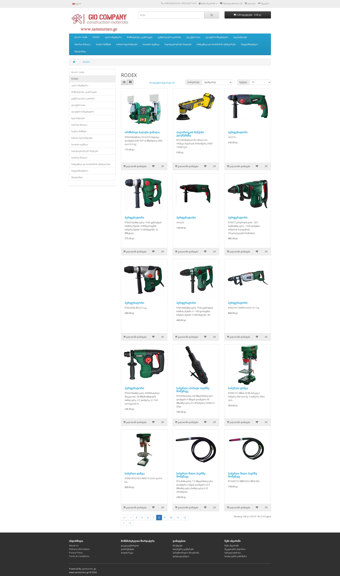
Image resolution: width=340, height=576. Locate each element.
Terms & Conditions (79, 556)
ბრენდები (178, 545)
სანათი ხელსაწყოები (126, 44)
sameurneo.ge (89, 568)
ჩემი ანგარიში (232, 545)
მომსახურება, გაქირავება (139, 37)
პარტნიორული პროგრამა (186, 552)
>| (130, 523)
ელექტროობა (193, 37)
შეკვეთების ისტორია (235, 549)
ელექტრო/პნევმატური (217, 37)
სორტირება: (194, 82)
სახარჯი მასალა (83, 44)
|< (124, 517)
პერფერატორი (238, 132)
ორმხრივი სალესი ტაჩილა (142, 132)
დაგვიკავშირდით (130, 545)
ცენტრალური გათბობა (169, 37)
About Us (73, 545)
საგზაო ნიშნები (103, 44)
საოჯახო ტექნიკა (151, 44)
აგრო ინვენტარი (113, 37)
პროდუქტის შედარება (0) (161, 82)
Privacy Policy (76, 552)
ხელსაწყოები (240, 37)
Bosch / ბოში (81, 37)
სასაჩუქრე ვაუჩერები (183, 549)
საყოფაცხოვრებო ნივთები (178, 44)
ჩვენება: (243, 82)
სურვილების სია (233, 552)
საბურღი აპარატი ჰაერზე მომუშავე (192, 389)
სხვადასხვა (80, 51)
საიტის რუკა (127, 552)
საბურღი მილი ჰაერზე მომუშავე (190, 475)
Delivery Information (79, 549)
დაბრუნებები (127, 549)
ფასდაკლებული (181, 556)
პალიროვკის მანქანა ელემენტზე (190, 133)
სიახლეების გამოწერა (236, 556)
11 (178, 517)
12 (185, 517)
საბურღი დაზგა (238, 388)
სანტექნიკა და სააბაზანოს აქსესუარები (216, 44)
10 (171, 517)
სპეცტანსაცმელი (249, 44)
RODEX (96, 37)
